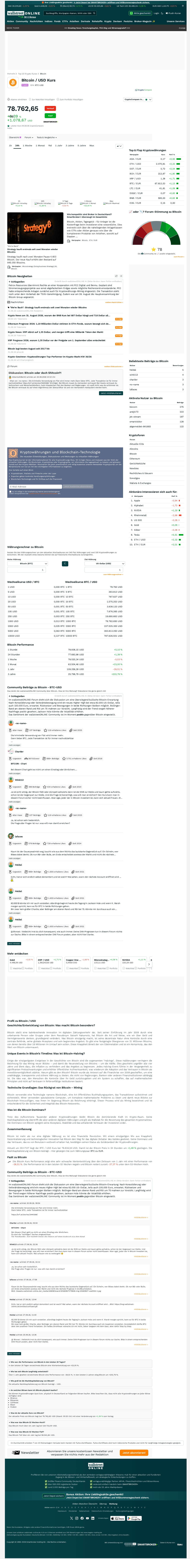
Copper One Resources (78, 960)
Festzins (128, 21)
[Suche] (94, 13)
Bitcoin (14, 269)
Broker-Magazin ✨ (144, 21)
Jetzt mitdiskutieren (111, 393)
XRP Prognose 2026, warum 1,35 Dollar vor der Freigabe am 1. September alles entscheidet (56, 340)
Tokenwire (22, 319)
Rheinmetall (140, 515)
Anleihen (74, 21)
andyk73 (134, 411)
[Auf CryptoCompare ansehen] (143, 90)
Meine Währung (14, 559)
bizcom (133, 407)
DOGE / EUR (136, 193)
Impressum (62, 1511)
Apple (137, 500)
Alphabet (138, 505)
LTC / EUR (135, 188)
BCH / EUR (135, 173)
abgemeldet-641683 (140, 426)
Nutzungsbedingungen (125, 1511)
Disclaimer (73, 1511)
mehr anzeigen (14, 745)
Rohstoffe (97, 21)
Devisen (117, 21)
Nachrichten (36, 21)
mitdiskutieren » (141, 1217)
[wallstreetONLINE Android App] (134, 1520)
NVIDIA (137, 510)
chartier (134, 379)
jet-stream (135, 416)
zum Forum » (179, 257)
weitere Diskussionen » (113, 367)
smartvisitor (136, 421)
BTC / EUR (135, 183)
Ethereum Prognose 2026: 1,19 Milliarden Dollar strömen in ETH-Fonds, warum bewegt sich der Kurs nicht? (59, 323)
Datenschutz (84, 1511)
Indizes (48, 21)
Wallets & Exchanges (140, 483)
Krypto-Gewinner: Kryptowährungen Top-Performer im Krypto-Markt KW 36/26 (50, 356)
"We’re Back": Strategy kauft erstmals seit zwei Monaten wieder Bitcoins (48, 307)
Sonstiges (135, 478)
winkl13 (134, 374)
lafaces (133, 389)
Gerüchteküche (137, 463)
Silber (137, 530)
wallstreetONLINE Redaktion (30, 311)
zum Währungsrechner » (113, 574)
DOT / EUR (135, 168)
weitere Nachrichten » (114, 302)
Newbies (134, 468)
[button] (37, 1362)
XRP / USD (135, 178)
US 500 (138, 520)
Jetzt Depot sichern (54, 1496)
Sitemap (103, 1504)
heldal (133, 370)
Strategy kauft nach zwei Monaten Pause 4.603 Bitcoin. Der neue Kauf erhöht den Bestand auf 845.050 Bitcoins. (31, 259)
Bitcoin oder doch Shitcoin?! (42, 372)
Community (22, 21)
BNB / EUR (135, 198)
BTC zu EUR (97, 1151)
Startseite (11, 74)
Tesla (136, 534)
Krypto (107, 21)
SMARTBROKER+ (130, 1484)
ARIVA (77, 1527)
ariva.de (20, 352)
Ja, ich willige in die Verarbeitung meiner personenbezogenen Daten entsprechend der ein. (35, 493)
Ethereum (135, 458)
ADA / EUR (135, 159)
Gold (136, 525)
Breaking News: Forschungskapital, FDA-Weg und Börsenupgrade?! (66, 28)
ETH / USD (135, 164)
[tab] (79, 1364)
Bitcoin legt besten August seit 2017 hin (29, 348)
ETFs (65, 21)
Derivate (85, 21)
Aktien (10, 21)
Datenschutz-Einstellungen (103, 1511)
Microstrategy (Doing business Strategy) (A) (39, 266)
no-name (134, 384)
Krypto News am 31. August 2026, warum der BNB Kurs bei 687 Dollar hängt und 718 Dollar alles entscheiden (59, 315)
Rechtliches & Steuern (141, 473)
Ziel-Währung (90, 559)
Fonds (57, 21)
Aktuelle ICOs (137, 444)
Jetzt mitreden (14, 944)
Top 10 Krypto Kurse (27, 74)
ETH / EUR (93, 240)
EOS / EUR (135, 203)
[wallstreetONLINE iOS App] (117, 1520)
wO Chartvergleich (25, 360)
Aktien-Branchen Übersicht (84, 1504)
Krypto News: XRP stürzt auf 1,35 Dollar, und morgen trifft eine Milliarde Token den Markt (55, 332)
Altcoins (134, 449)
